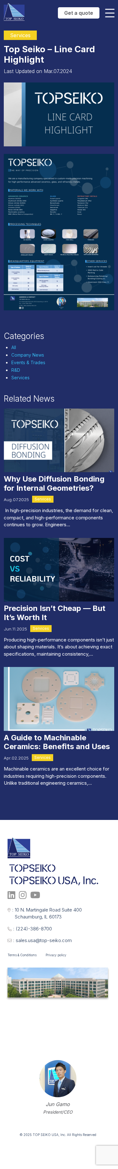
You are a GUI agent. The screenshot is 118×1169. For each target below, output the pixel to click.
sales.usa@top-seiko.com (42, 940)
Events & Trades (28, 362)
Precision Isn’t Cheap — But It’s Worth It (54, 613)
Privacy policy (56, 955)
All (13, 347)
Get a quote (78, 13)
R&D (15, 370)
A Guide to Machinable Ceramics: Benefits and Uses (57, 742)
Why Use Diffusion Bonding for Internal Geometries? (54, 483)
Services (20, 377)
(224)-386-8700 (32, 929)
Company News (27, 355)
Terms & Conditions (22, 955)
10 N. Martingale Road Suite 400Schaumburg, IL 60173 (47, 913)
